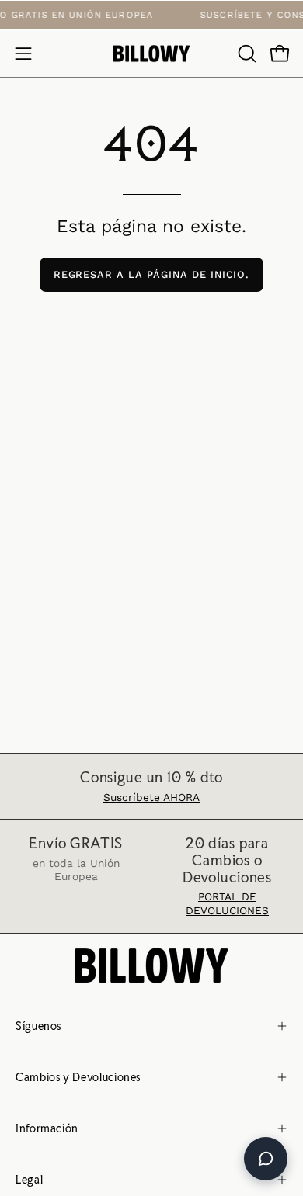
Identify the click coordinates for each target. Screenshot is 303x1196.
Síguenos (38, 1026)
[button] (245, 53)
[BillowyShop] (151, 54)
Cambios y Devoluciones (78, 1077)
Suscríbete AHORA (151, 797)
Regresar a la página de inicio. (152, 274)
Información (47, 1128)
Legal (29, 1179)
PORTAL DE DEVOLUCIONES (227, 903)
